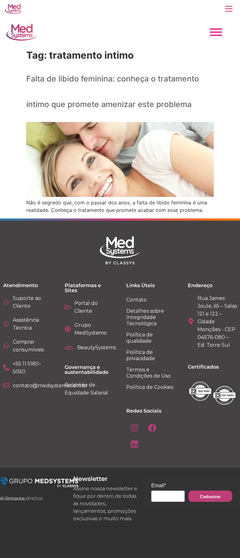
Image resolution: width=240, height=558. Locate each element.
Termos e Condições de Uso (148, 373)
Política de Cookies (149, 387)
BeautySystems (96, 347)
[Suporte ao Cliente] (6, 302)
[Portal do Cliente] (68, 307)
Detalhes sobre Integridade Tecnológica (145, 317)
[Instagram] (134, 428)
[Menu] (228, 8)
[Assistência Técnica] (6, 324)
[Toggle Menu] (216, 32)
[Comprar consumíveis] (6, 346)
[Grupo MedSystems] (68, 329)
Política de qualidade (139, 338)
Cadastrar (210, 496)
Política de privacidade (140, 355)
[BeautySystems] (69, 347)
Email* (158, 485)
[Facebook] (152, 428)
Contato (136, 300)
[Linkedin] (134, 444)
